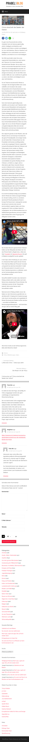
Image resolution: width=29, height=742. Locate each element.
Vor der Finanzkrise (7, 614)
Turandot (7, 254)
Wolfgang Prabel (6, 660)
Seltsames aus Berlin (7, 606)
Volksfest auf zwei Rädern (9, 628)
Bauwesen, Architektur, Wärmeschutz (12, 565)
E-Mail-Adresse (6, 520)
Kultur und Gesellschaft (8, 583)
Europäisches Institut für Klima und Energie (13, 711)
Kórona (6, 353)
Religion (4, 604)
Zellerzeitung (5, 696)
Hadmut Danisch (6, 709)
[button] (3, 38)
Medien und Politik (7, 588)
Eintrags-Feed (5, 728)
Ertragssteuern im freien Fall (9, 638)
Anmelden (4, 725)
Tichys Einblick (6, 688)
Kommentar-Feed (6, 731)
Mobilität (4, 591)
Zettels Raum (5, 706)
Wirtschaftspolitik (6, 619)
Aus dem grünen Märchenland (10, 560)
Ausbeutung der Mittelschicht (10, 563)
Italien (17, 355)
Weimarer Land (6, 617)
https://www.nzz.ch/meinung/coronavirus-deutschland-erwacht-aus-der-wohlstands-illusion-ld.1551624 (14, 437)
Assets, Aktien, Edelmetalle (9, 555)
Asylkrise (4, 558)
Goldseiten (5, 693)
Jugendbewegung (7, 573)
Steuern (4, 609)
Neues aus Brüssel (7, 596)
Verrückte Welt (6, 611)
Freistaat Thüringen (7, 570)
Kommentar (5, 491)
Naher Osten (5, 593)
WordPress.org (6, 733)
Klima (3, 575)
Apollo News (5, 704)
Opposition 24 (5, 714)
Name (4, 514)
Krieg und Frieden (6, 581)
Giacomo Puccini (17, 254)
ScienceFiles (5, 716)
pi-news (4, 691)
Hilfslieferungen (11, 355)
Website (4, 527)
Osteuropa (5, 601)
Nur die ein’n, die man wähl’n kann (11, 631)
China (5, 355)
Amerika (4, 552)
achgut (4, 701)
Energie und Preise (7, 568)
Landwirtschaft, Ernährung (9, 586)
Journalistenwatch (7, 698)
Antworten (4, 422)
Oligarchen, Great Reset (8, 599)
